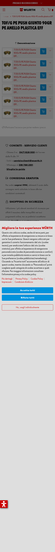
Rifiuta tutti (27, 298)
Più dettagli (7, 279)
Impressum (7, 282)
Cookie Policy (37, 279)
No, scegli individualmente (27, 307)
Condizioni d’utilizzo (24, 282)
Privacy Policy (22, 279)
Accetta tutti (27, 290)
